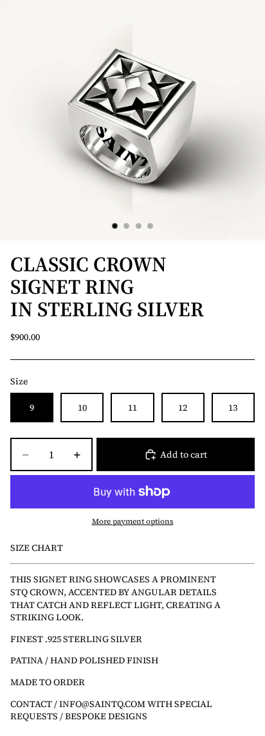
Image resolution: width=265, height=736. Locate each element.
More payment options (133, 521)
